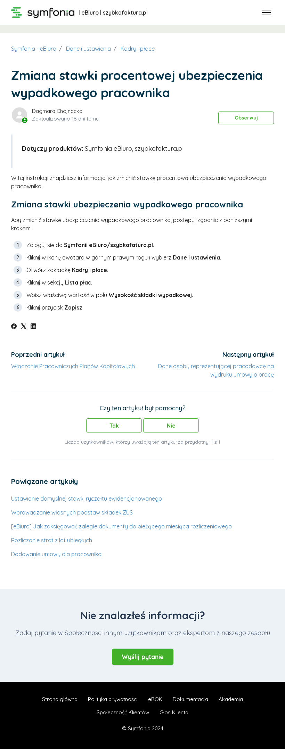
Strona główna (60, 699)
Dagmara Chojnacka (57, 111)
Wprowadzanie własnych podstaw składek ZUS (72, 512)
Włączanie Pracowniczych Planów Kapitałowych (73, 366)
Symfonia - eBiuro (33, 48)
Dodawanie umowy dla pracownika (56, 554)
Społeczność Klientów (123, 712)
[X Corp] (23, 326)
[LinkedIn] (33, 326)
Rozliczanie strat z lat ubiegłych (51, 540)
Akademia (231, 699)
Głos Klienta (174, 712)
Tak (114, 425)
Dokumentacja (190, 699)
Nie (171, 425)
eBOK (155, 699)
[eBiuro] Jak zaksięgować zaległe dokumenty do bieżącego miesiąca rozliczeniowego (121, 526)
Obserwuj (246, 118)
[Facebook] (14, 326)
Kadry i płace (138, 48)
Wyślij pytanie (143, 657)
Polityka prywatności (113, 699)
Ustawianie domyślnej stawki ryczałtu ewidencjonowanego (86, 498)
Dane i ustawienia (88, 48)
